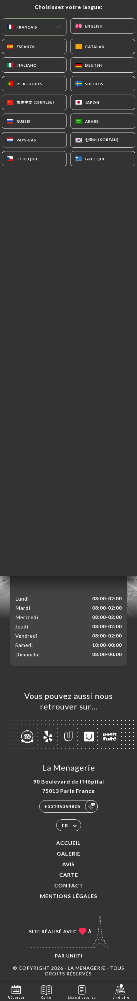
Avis (68, 864)
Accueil (68, 843)
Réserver (16, 997)
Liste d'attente (82, 997)
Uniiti (74, 956)
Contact (68, 885)
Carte (68, 875)
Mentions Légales (68, 896)
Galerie (68, 853)
